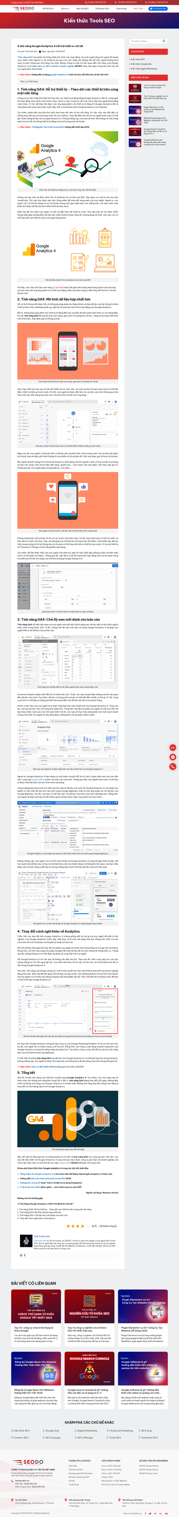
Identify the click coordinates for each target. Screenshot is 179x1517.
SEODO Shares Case (148, 1473)
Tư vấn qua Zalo (159, 9)
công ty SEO (64, 1163)
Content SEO (21, 1437)
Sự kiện (72, 1481)
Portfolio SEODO (76, 1469)
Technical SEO (149, 1437)
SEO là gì (146, 1430)
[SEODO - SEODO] (23, 9)
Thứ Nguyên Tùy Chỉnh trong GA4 (47, 127)
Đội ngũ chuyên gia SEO (79, 1477)
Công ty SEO (107, 1477)
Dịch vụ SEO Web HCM (42, 1066)
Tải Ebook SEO (102, 8)
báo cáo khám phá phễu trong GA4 (48, 1178)
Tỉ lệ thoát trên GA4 (30, 1187)
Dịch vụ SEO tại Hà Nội (111, 1469)
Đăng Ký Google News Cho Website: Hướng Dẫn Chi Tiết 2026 (155, 120)
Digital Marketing (87, 1430)
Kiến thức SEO (138, 59)
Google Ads (52, 1430)
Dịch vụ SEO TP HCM (111, 1473)
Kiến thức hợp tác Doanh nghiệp (116, 1484)
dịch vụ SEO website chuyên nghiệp (56, 66)
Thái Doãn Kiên (40, 1241)
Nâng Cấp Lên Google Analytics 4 (36, 1174)
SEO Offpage (85, 1437)
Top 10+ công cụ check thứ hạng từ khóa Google (155, 86)
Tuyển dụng (74, 1484)
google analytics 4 (59, 74)
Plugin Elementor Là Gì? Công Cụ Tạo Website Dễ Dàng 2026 (154, 109)
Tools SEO (115, 1437)
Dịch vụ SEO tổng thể (111, 1466)
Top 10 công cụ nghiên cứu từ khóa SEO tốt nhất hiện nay (156, 97)
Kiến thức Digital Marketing (144, 69)
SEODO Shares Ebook (148, 1469)
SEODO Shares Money (149, 1466)
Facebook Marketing (121, 1430)
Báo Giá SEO (82, 8)
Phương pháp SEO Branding (80, 1473)
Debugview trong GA (30, 1183)
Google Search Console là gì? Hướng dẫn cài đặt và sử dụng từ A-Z (155, 131)
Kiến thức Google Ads (141, 64)
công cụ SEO (37, 779)
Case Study (121, 8)
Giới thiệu (73, 1466)
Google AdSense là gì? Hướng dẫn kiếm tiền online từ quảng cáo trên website (155, 142)
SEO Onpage (52, 1437)
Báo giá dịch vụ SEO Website (114, 1481)
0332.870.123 (30, 1484)
